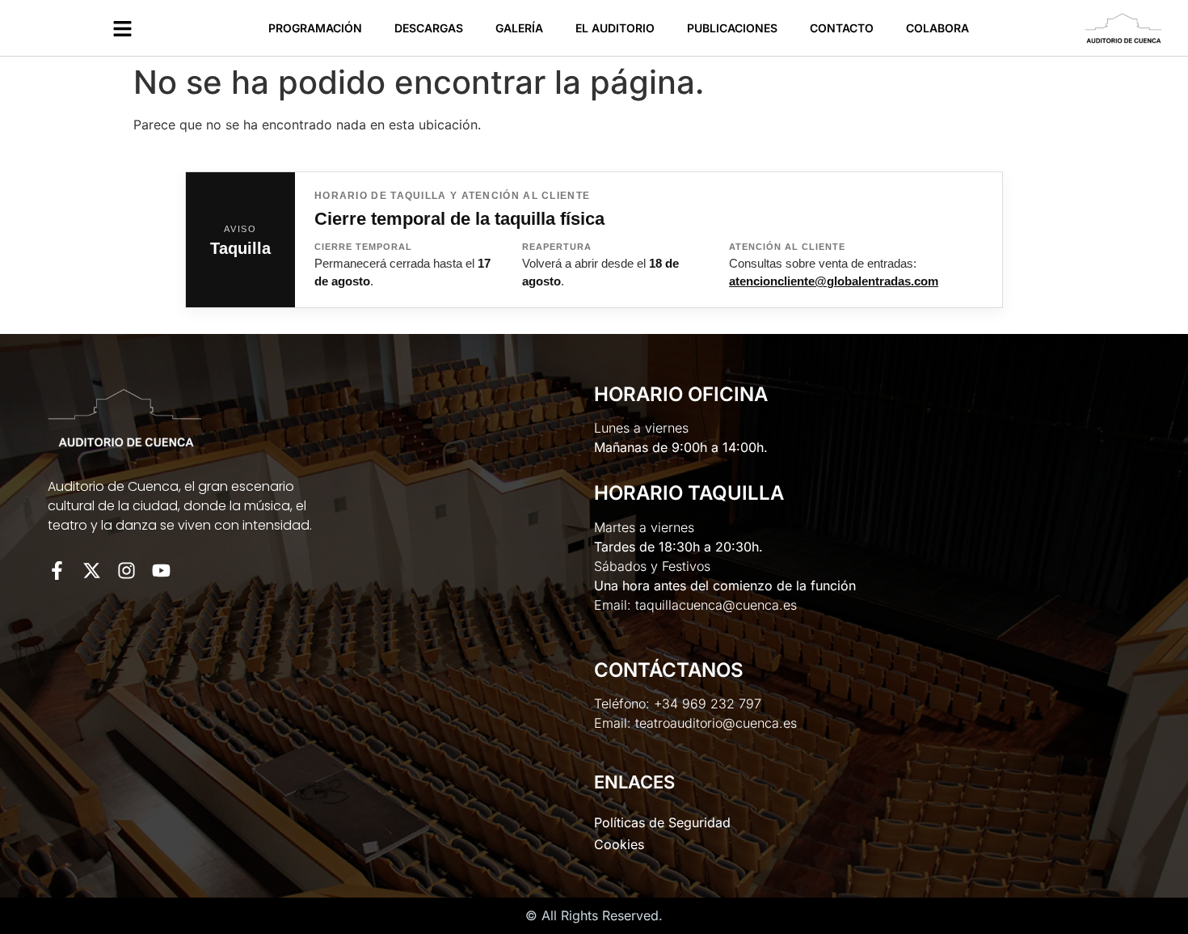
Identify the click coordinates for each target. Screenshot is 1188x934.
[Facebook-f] (57, 570)
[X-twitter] (91, 570)
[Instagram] (126, 570)
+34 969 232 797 (707, 703)
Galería (519, 28)
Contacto (842, 28)
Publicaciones (732, 28)
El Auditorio (615, 28)
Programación (315, 28)
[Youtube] (161, 570)
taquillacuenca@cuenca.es (716, 605)
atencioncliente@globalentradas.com (833, 281)
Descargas (428, 28)
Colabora (937, 28)
